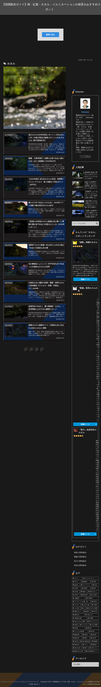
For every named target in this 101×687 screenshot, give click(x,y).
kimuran (85, 112)
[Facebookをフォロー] (84, 156)
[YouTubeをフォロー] (89, 156)
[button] (97, 223)
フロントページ (7, 681)
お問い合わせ (34, 684)
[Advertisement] (85, 74)
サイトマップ (34, 681)
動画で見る (50, 35)
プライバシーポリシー (21, 681)
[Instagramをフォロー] (86, 156)
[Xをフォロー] (81, 156)
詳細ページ (85, 279)
